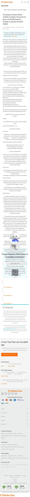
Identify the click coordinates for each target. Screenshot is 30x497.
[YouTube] (12, 393)
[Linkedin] (6, 393)
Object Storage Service (6, 435)
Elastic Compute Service (7, 433)
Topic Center (4, 455)
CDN (15, 433)
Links (17, 477)
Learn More (6, 287)
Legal (23, 475)
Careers (6, 475)
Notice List (12, 477)
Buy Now (10, 287)
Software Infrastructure (18, 447)
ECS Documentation (12, 444)
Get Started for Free (9, 354)
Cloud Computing (12, 455)
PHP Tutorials (24, 458)
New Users (11, 449)
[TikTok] (16, 393)
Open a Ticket (4, 376)
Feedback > (15, 277)
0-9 (14, 467)
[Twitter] (9, 393)
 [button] (5, 263)
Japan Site (3, 444)
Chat (2, 366)
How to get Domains (6, 447)
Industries (20, 455)
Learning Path (4, 449)
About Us (11, 475)
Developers (4, 458)
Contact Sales (11, 366)
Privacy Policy (17, 475)
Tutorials (18, 458)
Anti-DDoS (19, 433)
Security (3, 438)
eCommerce (16, 435)
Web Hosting (23, 435)
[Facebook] (2, 393)
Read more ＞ (15, 36)
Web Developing (11, 458)
